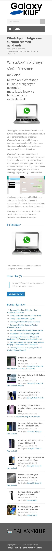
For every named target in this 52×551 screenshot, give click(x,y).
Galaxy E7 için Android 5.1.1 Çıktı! (22, 318)
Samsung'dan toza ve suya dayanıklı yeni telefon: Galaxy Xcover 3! (24, 349)
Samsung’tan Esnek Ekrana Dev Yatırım (25, 322)
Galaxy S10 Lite (16, 368)
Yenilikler (21, 48)
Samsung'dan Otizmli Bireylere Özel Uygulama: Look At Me (22, 311)
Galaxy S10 (31, 366)
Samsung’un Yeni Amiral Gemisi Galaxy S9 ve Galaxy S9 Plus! (31, 408)
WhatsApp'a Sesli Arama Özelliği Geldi (24, 333)
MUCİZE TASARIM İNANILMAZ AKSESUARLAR (26, 330)
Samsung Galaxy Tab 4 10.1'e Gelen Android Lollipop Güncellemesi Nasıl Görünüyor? (25, 343)
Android (25, 368)
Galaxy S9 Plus (28, 417)
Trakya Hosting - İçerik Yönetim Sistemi (24, 548)
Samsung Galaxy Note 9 (29, 392)
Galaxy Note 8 (32, 500)
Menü (17, 29)
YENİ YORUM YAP (16, 294)
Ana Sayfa (11, 48)
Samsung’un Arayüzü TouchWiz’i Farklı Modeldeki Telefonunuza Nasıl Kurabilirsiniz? (24, 338)
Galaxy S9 (19, 417)
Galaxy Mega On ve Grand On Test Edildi (25, 315)
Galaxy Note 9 (32, 398)
